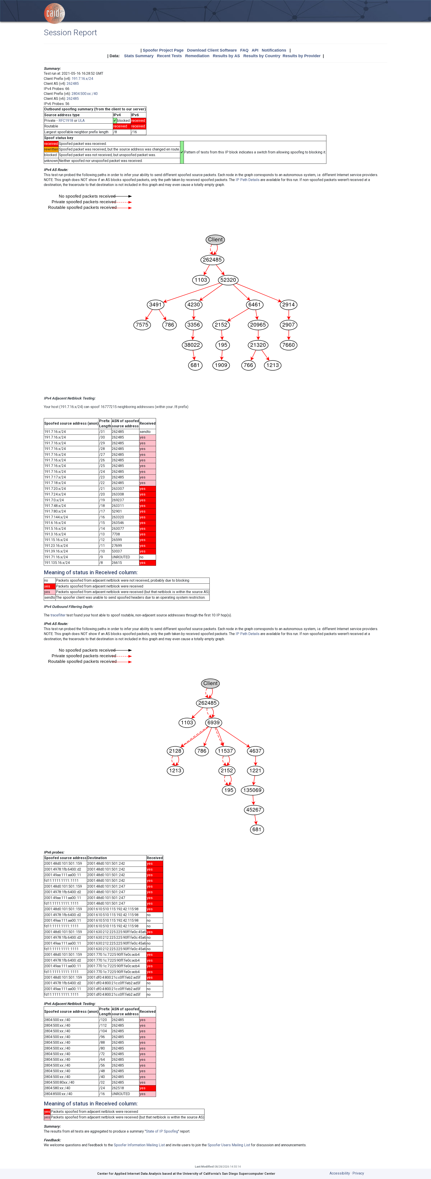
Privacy (358, 1173)
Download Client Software (212, 50)
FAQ (244, 50)
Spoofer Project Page (163, 50)
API (255, 50)
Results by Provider (302, 56)
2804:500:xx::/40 (85, 94)
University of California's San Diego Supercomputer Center (229, 1174)
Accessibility (340, 1173)
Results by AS (226, 56)
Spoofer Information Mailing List (139, 1145)
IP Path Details (247, 180)
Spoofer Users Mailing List (229, 1145)
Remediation (197, 56)
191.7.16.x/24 (82, 78)
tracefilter (58, 615)
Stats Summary (139, 56)
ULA (81, 120)
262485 (73, 83)
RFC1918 (66, 120)
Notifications (274, 50)
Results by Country (261, 56)
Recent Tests (169, 56)
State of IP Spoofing (162, 1131)
